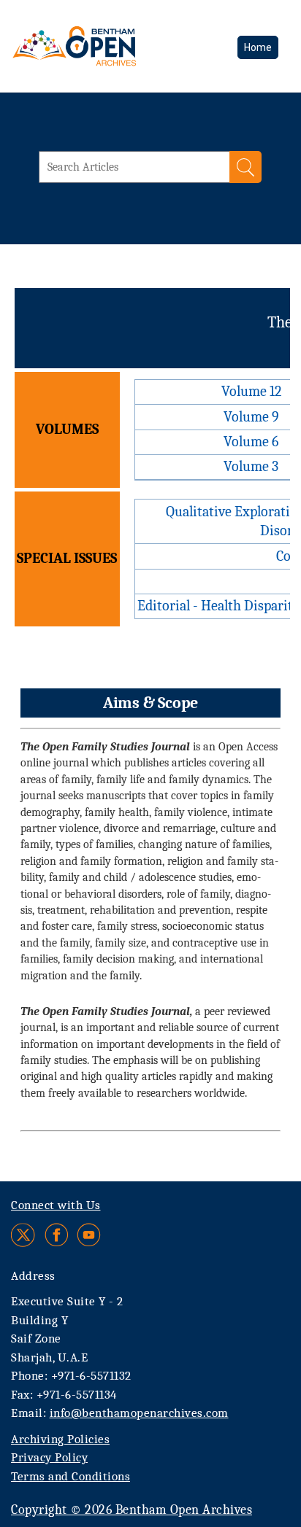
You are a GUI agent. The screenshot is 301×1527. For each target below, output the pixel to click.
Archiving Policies (60, 1439)
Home (258, 47)
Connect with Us (56, 1205)
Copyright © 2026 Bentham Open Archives (131, 1510)
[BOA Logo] (113, 46)
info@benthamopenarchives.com (139, 1413)
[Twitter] (24, 1235)
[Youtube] (89, 1235)
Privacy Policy (49, 1457)
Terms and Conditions (70, 1476)
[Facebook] (56, 1235)
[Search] (245, 167)
